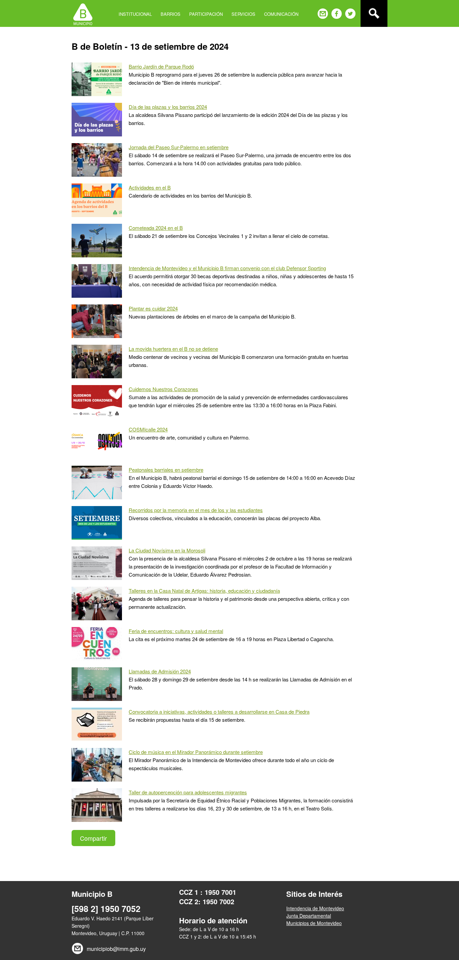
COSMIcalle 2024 (148, 429)
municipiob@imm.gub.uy (116, 949)
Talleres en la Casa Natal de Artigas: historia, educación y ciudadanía (204, 590)
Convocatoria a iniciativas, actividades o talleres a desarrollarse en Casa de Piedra (219, 711)
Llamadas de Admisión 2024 (160, 671)
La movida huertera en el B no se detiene (173, 348)
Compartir (93, 838)
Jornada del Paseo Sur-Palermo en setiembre (178, 147)
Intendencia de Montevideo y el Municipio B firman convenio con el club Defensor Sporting (227, 268)
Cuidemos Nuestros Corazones (163, 388)
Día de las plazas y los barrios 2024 (168, 106)
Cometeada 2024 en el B (156, 227)
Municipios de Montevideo (314, 923)
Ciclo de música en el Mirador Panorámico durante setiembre (196, 751)
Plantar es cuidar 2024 (153, 308)
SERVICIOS (243, 14)
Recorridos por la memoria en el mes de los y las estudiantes (196, 509)
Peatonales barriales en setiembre (166, 469)
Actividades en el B (150, 187)
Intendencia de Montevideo (315, 908)
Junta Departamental (308, 915)
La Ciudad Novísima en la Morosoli (167, 550)
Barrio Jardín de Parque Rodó (161, 66)
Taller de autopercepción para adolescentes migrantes (188, 792)
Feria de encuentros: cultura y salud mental (176, 630)
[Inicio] (83, 13)
